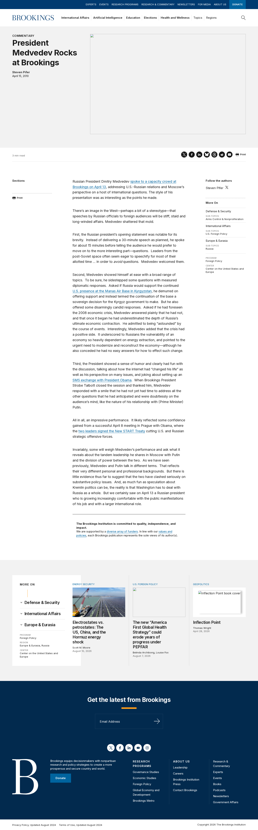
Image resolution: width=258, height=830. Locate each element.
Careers (178, 773)
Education (133, 17)
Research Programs (125, 4)
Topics (197, 17)
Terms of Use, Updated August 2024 (80, 824)
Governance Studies (146, 772)
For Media (204, 4)
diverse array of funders (122, 531)
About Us (220, 4)
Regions (211, 17)
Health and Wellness (175, 17)
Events (104, 4)
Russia (209, 248)
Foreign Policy (214, 260)
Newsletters (186, 4)
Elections (150, 17)
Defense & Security (218, 211)
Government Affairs (225, 802)
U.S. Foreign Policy (216, 233)
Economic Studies (144, 778)
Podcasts (219, 790)
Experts (91, 4)
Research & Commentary (158, 4)
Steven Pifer (21, 72)
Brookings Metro (143, 800)
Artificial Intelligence (107, 17)
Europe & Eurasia (217, 240)
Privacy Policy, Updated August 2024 (34, 824)
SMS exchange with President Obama (102, 380)
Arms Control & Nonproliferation (224, 219)
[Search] (243, 17)
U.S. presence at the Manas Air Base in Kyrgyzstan (112, 291)
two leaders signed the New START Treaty (111, 431)
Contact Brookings (185, 790)
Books (217, 784)
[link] (42, 602)
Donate (237, 4)
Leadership (180, 767)
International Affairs (75, 17)
